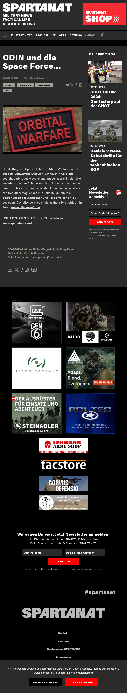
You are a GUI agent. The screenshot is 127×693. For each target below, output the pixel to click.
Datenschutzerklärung (80, 672)
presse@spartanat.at (51, 257)
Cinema (9, 85)
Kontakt (63, 633)
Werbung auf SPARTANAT (63, 649)
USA (7, 90)
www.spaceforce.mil (17, 223)
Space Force (25, 85)
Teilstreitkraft (44, 85)
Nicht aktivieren (45, 682)
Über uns (63, 641)
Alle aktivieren (81, 682)
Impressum (63, 657)
